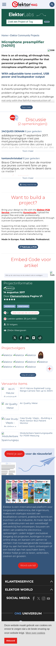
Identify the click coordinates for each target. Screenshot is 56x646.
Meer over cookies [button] (35, 633)
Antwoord (23, 175)
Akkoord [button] (10, 640)
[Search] (47, 22)
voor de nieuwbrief (29, 453)
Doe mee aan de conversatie (25, 313)
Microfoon (9, 306)
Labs (21, 14)
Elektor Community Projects (24, 35)
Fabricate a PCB (29, 247)
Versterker (23, 306)
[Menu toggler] (4, 4)
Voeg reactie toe (29, 184)
